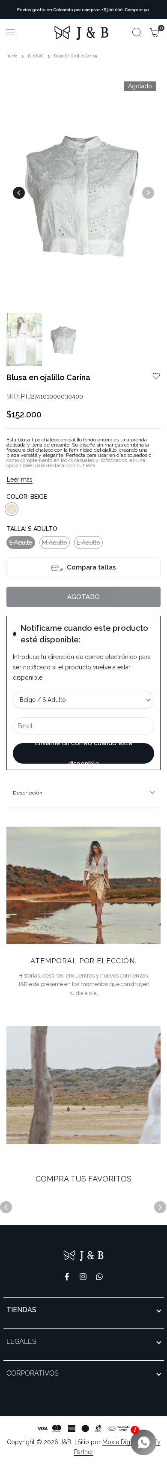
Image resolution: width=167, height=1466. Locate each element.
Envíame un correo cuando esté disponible (84, 753)
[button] (156, 376)
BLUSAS (35, 56)
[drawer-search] (136, 32)
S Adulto (21, 544)
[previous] (19, 193)
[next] (148, 193)
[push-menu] (10, 32)
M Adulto (54, 544)
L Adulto (88, 544)
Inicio (11, 56)
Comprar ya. (137, 9)
